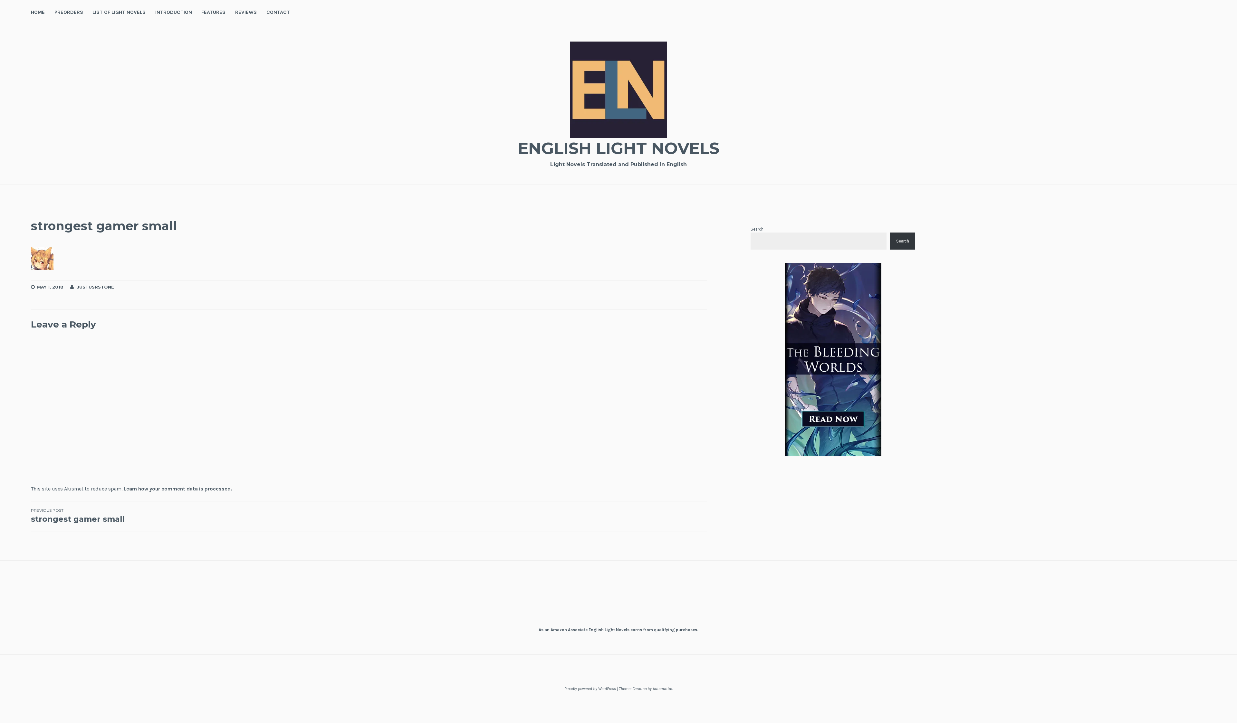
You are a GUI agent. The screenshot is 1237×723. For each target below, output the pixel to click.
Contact (278, 12)
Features (213, 12)
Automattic (662, 688)
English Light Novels (618, 148)
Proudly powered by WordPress (590, 688)
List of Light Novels (119, 12)
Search (757, 229)
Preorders (68, 12)
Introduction (173, 12)
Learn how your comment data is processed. (178, 489)
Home (38, 12)
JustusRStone (95, 287)
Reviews (246, 12)
